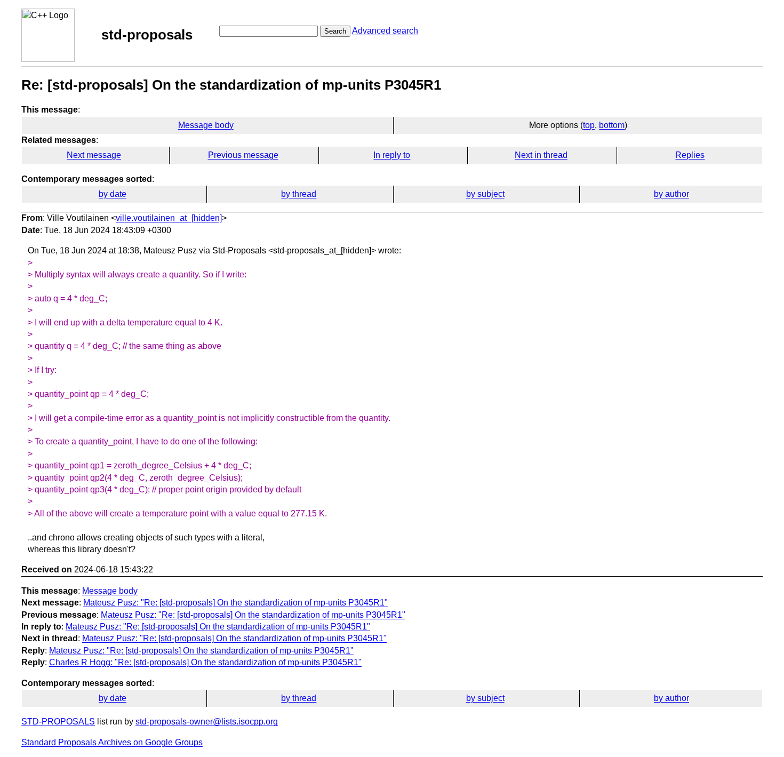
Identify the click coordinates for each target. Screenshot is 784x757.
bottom (612, 125)
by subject (485, 193)
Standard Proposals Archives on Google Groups (112, 742)
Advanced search (385, 30)
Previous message (243, 155)
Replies (690, 155)
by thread (298, 193)
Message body (206, 125)
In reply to (391, 155)
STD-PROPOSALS (58, 721)
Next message (94, 155)
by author (671, 193)
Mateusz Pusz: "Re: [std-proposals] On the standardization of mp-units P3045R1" (235, 602)
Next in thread (541, 155)
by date (112, 193)
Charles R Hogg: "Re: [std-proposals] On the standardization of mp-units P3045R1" (205, 662)
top (589, 125)
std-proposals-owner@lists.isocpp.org (206, 721)
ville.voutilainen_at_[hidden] (169, 217)
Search (335, 31)
